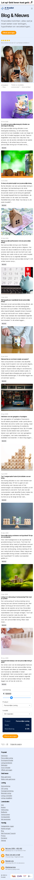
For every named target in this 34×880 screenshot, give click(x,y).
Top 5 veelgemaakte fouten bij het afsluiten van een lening (16, 477)
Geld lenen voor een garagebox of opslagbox (14, 416)
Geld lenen (4, 755)
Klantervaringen (6, 828)
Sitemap (3, 840)
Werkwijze (4, 765)
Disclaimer (4, 838)
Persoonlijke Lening (7, 758)
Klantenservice (10, 867)
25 (7, 744)
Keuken (3, 807)
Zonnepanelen (5, 817)
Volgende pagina (16, 744)
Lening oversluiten (6, 795)
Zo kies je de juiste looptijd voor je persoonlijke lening (16, 183)
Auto (2, 805)
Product (5, 702)
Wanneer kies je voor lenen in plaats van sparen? (15, 359)
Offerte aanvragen (9, 33)
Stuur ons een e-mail (12, 855)
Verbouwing (4, 809)
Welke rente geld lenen (8, 779)
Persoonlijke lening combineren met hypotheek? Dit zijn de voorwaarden (17, 536)
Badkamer (4, 812)
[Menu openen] (32, 8)
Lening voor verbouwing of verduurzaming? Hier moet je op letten (16, 597)
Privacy (3, 835)
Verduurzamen (5, 814)
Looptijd (5, 710)
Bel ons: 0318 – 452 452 (13, 848)
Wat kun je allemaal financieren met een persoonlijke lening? (16, 241)
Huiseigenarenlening (7, 791)
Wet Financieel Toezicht (8, 833)
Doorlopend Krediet (7, 760)
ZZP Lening (4, 788)
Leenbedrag (7, 690)
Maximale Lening (6, 793)
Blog (2, 831)
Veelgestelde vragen (7, 826)
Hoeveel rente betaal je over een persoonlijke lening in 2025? (16, 661)
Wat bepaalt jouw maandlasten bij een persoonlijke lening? (15, 300)
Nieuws (4, 147)
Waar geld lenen (6, 777)
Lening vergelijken (6, 798)
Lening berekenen (6, 763)
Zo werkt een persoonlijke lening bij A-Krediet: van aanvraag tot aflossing (15, 125)
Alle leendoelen (6, 819)
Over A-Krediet (5, 767)
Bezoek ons (9, 861)
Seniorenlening (5, 786)
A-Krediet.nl (4, 85)
